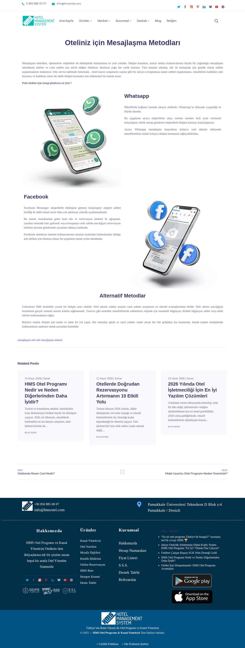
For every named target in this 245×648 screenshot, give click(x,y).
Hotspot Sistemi (90, 576)
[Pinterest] (197, 6)
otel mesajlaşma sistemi (49, 340)
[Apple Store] (192, 596)
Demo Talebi (88, 582)
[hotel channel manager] (223, 6)
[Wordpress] (210, 6)
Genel (46, 378)
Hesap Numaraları (132, 550)
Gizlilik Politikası (108, 643)
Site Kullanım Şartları (136, 643)
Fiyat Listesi (128, 558)
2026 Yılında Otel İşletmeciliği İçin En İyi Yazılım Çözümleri (192, 390)
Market (102, 21)
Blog (158, 21)
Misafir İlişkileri (90, 552)
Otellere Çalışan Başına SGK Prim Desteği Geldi (189, 552)
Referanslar (127, 580)
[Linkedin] (204, 6)
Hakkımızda (128, 543)
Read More (31, 432)
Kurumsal (122, 21)
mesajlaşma (24, 340)
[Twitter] (179, 6)
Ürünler (84, 21)
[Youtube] (216, 6)
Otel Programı (44, 543)
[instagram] (191, 6)
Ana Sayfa (66, 21)
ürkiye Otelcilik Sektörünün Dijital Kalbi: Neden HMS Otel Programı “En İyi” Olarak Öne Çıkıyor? (190, 546)
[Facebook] (185, 6)
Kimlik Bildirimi (90, 558)
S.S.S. (123, 565)
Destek (142, 21)
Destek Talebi (129, 572)
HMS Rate (86, 570)
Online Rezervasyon (92, 564)
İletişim (171, 21)
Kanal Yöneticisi (90, 540)
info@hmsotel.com (69, 3)
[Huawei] (192, 581)
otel (33, 340)
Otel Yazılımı (88, 546)
